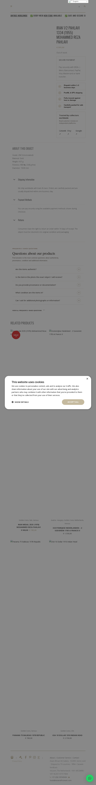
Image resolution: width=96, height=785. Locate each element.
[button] (90, 778)
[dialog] (48, 392)
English (75, 1)
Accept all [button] (73, 402)
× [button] (87, 379)
